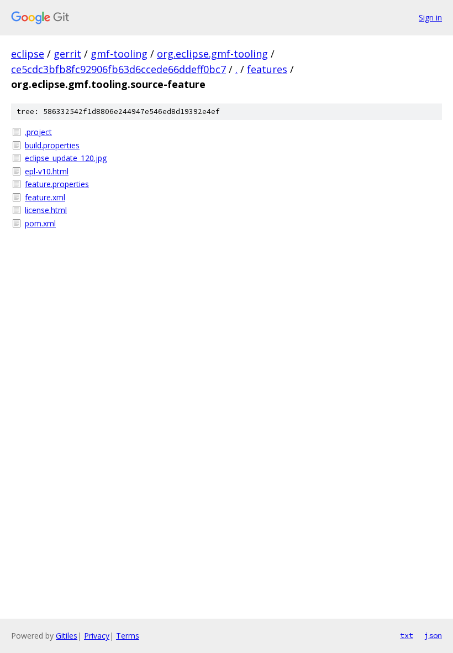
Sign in (430, 17)
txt (406, 635)
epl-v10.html (47, 171)
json (433, 635)
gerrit (67, 53)
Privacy (96, 635)
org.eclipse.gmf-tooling (212, 53)
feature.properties (57, 184)
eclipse (27, 53)
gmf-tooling (119, 53)
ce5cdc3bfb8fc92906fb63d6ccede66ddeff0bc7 (118, 69)
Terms (127, 635)
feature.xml (45, 197)
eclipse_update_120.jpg (66, 158)
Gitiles (66, 635)
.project (38, 132)
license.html (46, 210)
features (267, 69)
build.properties (52, 145)
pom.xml (40, 223)
